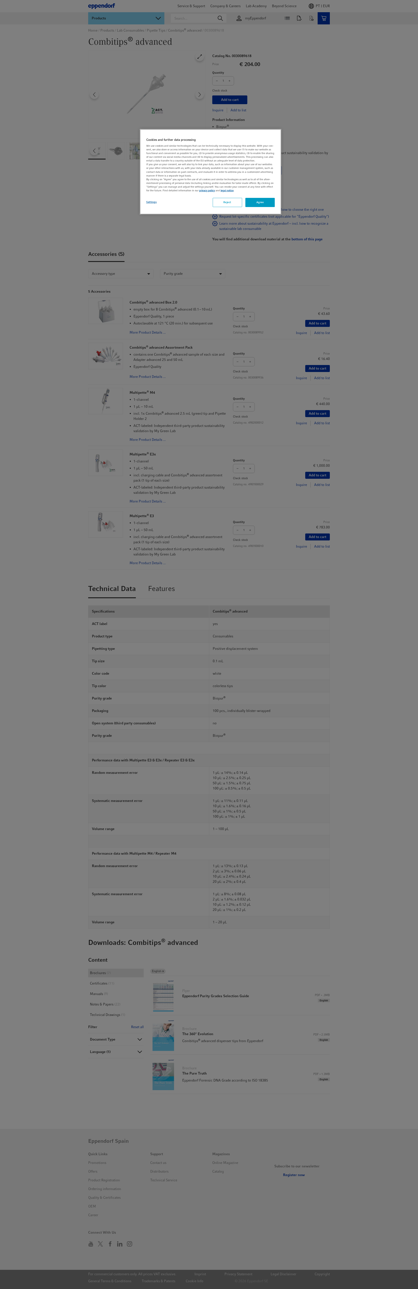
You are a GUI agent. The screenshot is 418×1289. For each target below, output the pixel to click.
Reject (227, 202)
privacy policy (207, 190)
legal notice (227, 190)
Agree (260, 202)
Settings (151, 202)
